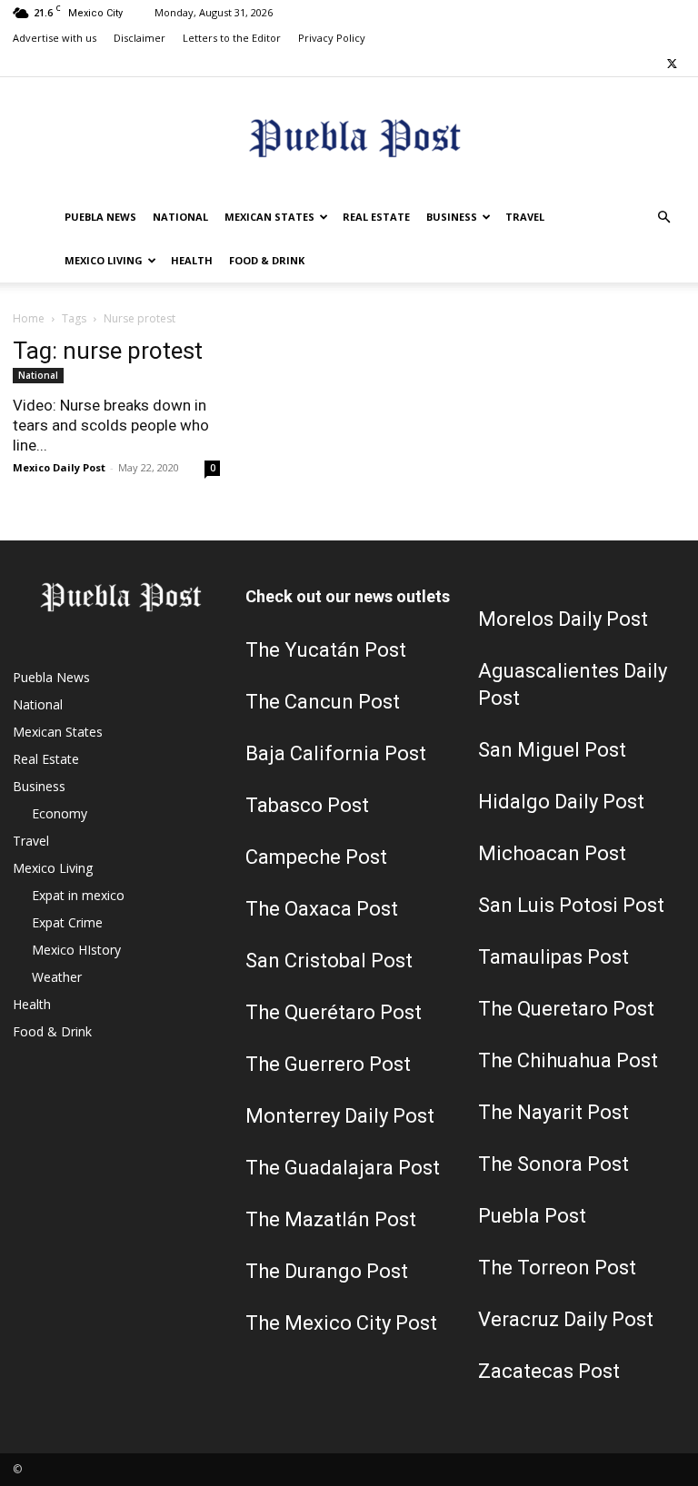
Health (192, 260)
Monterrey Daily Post (339, 1116)
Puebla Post (532, 1215)
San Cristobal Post (329, 960)
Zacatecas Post (549, 1371)
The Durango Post (326, 1271)
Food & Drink (266, 260)
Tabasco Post (307, 805)
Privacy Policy (331, 38)
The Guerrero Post (328, 1064)
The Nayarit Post (553, 1112)
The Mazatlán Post (330, 1219)
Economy (59, 813)
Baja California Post (335, 753)
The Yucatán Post (325, 650)
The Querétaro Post (333, 1012)
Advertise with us (54, 38)
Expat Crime (67, 922)
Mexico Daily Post (59, 467)
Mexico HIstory (76, 949)
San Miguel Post (552, 749)
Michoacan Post (552, 853)
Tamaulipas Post (553, 957)
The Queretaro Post (566, 1008)
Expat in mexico (78, 895)
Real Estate (376, 216)
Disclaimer (139, 38)
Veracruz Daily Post (565, 1319)
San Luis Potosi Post (571, 905)
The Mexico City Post (341, 1323)
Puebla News (100, 216)
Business (451, 216)
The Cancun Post (322, 701)
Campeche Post (316, 857)
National (180, 216)
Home (29, 318)
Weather (57, 977)
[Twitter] (671, 63)
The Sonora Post (553, 1164)
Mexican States (269, 216)
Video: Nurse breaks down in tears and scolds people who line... (111, 425)
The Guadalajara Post (342, 1167)
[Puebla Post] (349, 137)
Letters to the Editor (232, 38)
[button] (663, 217)
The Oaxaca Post (321, 908)
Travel (524, 216)
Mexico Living (104, 260)
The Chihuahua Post (568, 1060)
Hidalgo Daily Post (561, 801)
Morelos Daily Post (563, 619)
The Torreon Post (557, 1267)
